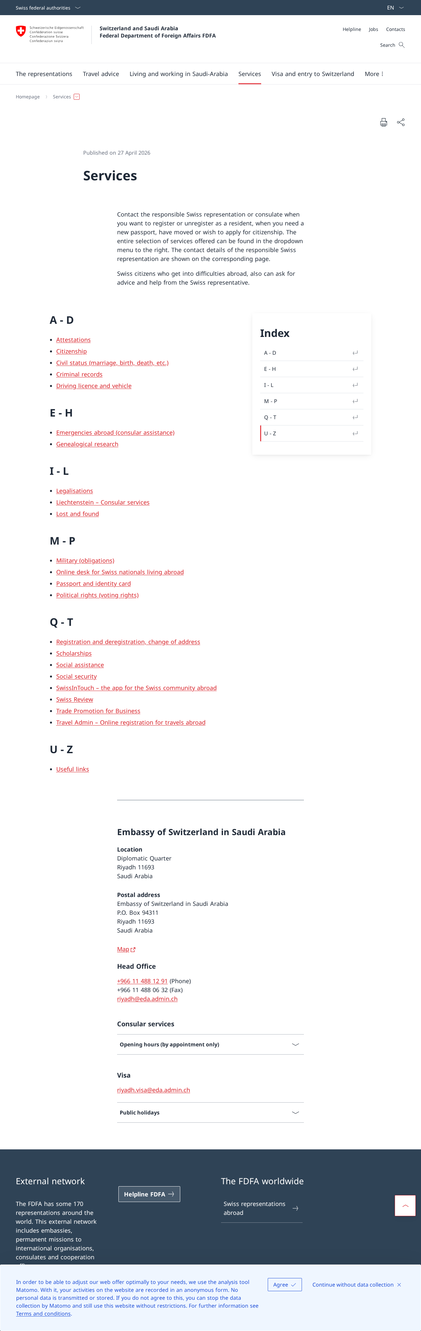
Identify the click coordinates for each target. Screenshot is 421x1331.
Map (123, 949)
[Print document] (383, 122)
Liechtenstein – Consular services (103, 502)
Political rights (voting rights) (97, 595)
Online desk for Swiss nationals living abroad (120, 572)
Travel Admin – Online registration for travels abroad (131, 722)
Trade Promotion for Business (98, 711)
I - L (268, 385)
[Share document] (400, 122)
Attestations (73, 340)
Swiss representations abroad (254, 1208)
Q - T (270, 417)
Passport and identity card (93, 583)
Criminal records (79, 374)
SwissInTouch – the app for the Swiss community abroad (136, 688)
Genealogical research (87, 444)
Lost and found (77, 514)
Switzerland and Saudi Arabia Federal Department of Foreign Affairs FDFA (158, 32)
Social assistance (80, 665)
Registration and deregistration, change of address (128, 642)
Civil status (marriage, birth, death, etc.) (112, 363)
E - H (270, 368)
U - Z (270, 433)
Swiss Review (74, 699)
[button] (44, 73)
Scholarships (74, 653)
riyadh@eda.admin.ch (147, 999)
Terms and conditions (43, 1313)
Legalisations (74, 491)
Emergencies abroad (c (88, 432)
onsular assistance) (147, 432)
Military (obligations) (85, 560)
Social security (76, 676)
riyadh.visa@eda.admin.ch (153, 1090)
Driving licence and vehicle (94, 386)
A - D (270, 352)
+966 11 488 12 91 (142, 981)
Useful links (72, 769)
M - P (270, 401)
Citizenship (71, 351)
